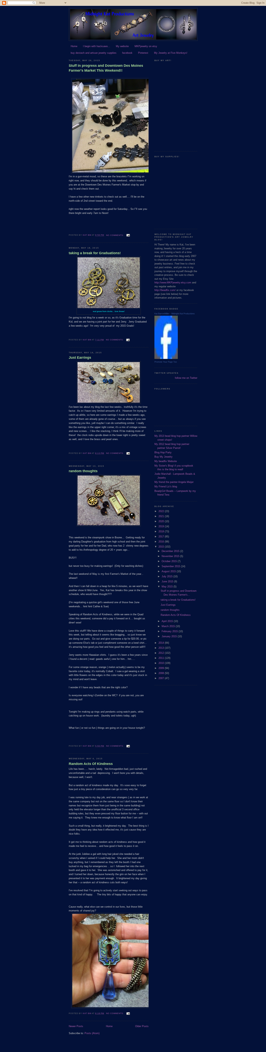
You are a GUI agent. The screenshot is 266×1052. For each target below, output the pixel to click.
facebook (127, 52)
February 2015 (170, 631)
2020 (162, 521)
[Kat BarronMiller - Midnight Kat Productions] (166, 358)
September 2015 (171, 566)
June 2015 (168, 581)
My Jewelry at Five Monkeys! (170, 52)
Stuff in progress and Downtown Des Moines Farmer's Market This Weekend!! (106, 68)
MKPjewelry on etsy (146, 46)
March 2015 (169, 626)
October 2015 (170, 561)
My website (122, 46)
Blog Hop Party (163, 452)
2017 (162, 536)
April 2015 (168, 621)
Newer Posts (76, 1026)
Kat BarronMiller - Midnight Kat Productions (174, 313)
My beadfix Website (165, 461)
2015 (162, 546)
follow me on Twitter (186, 377)
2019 (162, 526)
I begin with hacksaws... (96, 46)
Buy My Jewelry (163, 456)
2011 (162, 658)
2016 (162, 541)
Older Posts (142, 1026)
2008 (162, 673)
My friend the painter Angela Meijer (174, 482)
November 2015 (171, 556)
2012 (162, 652)
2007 (162, 678)
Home (74, 46)
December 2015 (171, 551)
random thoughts (83, 471)
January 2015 (170, 636)
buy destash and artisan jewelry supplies (93, 52)
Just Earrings (80, 357)
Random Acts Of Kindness (91, 764)
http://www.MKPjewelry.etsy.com (172, 282)
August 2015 (169, 571)
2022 (162, 511)
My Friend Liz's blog (165, 486)
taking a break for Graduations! (95, 253)
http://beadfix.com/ (165, 290)
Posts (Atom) (92, 1033)
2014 (162, 642)
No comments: (115, 235)
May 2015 (168, 586)
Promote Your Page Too (165, 362)
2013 (162, 647)
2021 (162, 516)
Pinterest (143, 52)
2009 (162, 668)
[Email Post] (128, 235)
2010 (162, 663)
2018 (162, 531)
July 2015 (167, 576)
